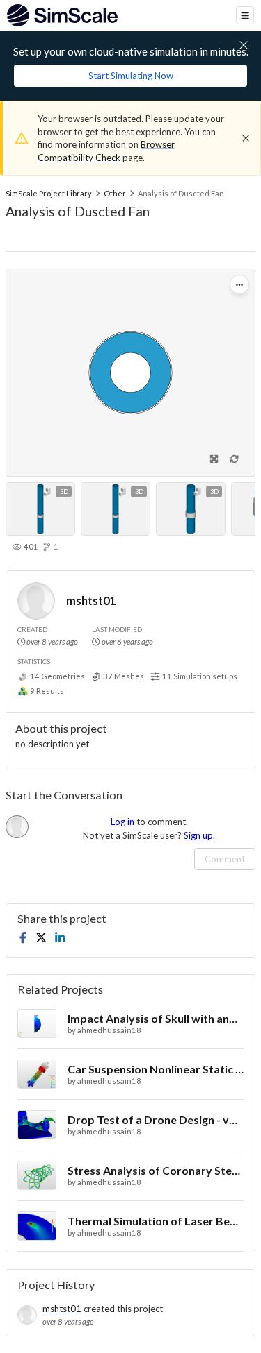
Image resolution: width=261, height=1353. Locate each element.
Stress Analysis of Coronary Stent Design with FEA (156, 1170)
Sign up (198, 835)
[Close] (246, 138)
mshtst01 (91, 600)
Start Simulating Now (130, 75)
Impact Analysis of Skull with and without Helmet (156, 1018)
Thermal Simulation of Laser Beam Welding (156, 1220)
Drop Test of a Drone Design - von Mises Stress (156, 1119)
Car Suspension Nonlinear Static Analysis (156, 1068)
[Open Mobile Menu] (245, 15)
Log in (122, 821)
